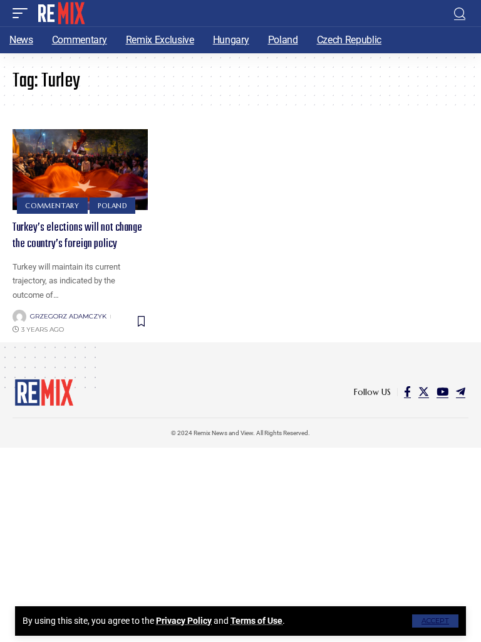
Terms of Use (256, 621)
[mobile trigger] (23, 13)
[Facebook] (407, 392)
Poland (112, 205)
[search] (459, 13)
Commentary (52, 205)
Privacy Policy (184, 621)
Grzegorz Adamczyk (68, 316)
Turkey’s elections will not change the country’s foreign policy (77, 236)
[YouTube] (442, 392)
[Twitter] (423, 392)
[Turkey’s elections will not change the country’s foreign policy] (80, 170)
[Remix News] (60, 13)
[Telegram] (460, 392)
